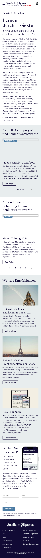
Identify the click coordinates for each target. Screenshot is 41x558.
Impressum (7, 547)
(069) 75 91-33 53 (9, 530)
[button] (18, 189)
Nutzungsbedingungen (30, 544)
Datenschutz (27, 541)
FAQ (4, 534)
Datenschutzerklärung (13, 515)
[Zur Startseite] (19, 4)
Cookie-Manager (28, 537)
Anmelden (9, 509)
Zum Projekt (9, 183)
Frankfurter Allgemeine (30, 534)
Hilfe (4, 537)
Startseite (6, 13)
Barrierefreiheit (8, 541)
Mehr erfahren (10, 331)
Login (37, 3)
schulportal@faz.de (29, 530)
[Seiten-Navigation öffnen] (4, 3)
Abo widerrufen (8, 544)
